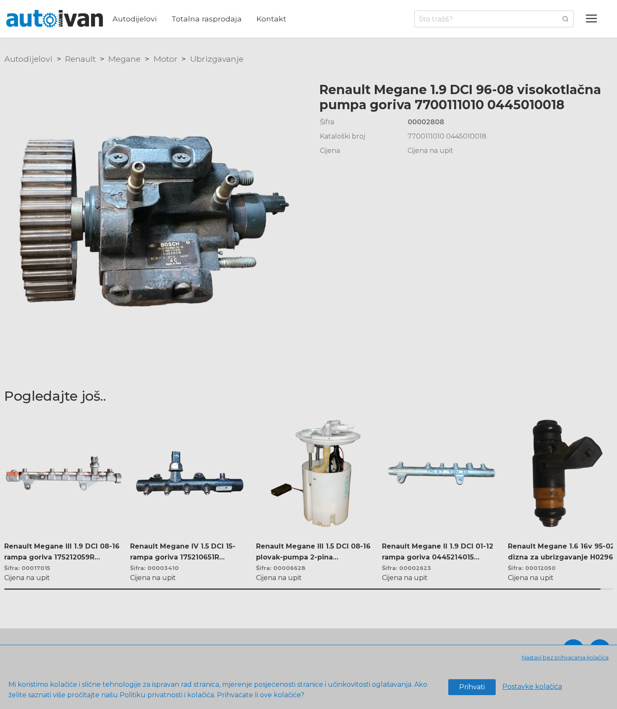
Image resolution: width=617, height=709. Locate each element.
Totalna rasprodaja (206, 18)
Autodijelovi (134, 18)
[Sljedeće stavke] (602, 493)
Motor (166, 59)
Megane (124, 59)
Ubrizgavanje (216, 59)
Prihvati (472, 687)
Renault (80, 59)
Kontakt (271, 18)
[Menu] (595, 19)
